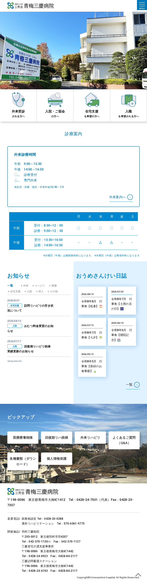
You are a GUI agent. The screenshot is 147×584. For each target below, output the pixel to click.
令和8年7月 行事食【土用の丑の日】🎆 (121, 303)
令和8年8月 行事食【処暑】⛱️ (92, 304)
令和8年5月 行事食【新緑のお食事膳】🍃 (91, 366)
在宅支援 (91, 111)
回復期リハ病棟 (56, 437)
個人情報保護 (57, 458)
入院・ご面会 (55, 111)
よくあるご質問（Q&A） (124, 440)
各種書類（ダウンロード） (23, 461)
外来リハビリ (90, 437)
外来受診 (18, 111)
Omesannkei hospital (103, 577)
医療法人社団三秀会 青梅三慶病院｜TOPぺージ (30, 6)
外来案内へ (117, 197)
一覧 (129, 384)
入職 (128, 111)
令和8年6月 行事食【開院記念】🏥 (121, 334)
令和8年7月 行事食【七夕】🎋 (92, 335)
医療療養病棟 (23, 437)
